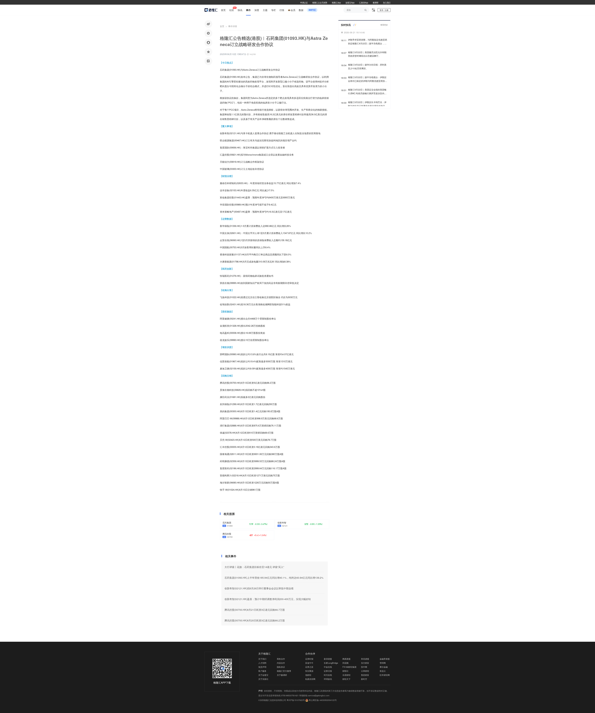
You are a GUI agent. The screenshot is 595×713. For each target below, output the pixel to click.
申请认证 (304, 2)
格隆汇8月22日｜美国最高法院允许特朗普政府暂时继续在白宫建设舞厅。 (367, 54)
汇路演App (363, 2)
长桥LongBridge (331, 662)
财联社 (345, 670)
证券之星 (309, 666)
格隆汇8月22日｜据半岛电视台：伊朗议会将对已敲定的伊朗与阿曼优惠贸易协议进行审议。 (367, 79)
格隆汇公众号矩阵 (319, 2)
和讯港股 (365, 658)
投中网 (364, 666)
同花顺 (345, 662)
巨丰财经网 (385, 674)
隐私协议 (281, 666)
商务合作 (281, 658)
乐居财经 (346, 674)
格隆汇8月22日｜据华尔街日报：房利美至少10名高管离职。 (367, 66)
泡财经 (308, 674)
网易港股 (346, 658)
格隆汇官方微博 (284, 670)
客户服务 (262, 670)
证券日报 (328, 670)
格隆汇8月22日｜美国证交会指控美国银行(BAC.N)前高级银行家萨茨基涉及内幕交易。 (367, 91)
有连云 (383, 670)
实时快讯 (346, 25)
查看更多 (384, 25)
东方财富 (365, 662)
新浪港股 (328, 658)
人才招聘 (262, 662)
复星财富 (365, 674)
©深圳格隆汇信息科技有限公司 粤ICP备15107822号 (281, 700)
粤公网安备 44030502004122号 (323, 700)
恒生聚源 (309, 670)
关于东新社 (263, 679)
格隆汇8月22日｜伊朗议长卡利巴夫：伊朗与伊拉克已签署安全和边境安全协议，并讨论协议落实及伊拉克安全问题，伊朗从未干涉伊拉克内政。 (367, 104)
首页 (222, 26)
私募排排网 (310, 679)
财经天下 (346, 679)
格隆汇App (336, 2)
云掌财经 (365, 670)
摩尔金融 (384, 666)
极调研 (375, 2)
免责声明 (262, 666)
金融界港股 (385, 658)
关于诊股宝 (263, 674)
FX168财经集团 (349, 666)
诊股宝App (350, 2)
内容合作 (281, 662)
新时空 (364, 679)
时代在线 (328, 674)
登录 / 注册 (384, 10)
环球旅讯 (328, 679)
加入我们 (386, 2)
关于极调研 (282, 674)
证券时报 (309, 658)
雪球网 (383, 662)
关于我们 (262, 658)
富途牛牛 (309, 662)
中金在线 (328, 666)
